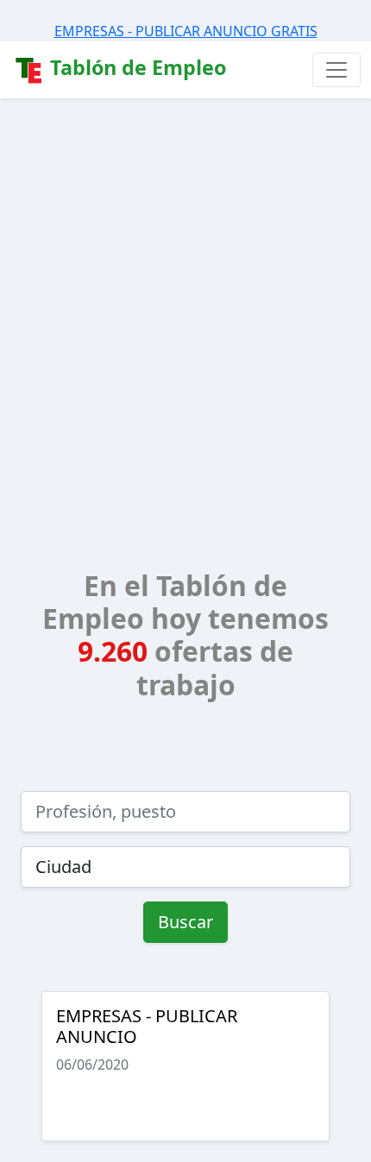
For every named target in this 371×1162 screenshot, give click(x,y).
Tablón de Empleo (135, 67)
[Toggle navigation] (336, 70)
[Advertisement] (185, 292)
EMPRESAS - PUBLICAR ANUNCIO (146, 1026)
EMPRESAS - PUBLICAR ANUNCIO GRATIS (186, 31)
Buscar (185, 921)
